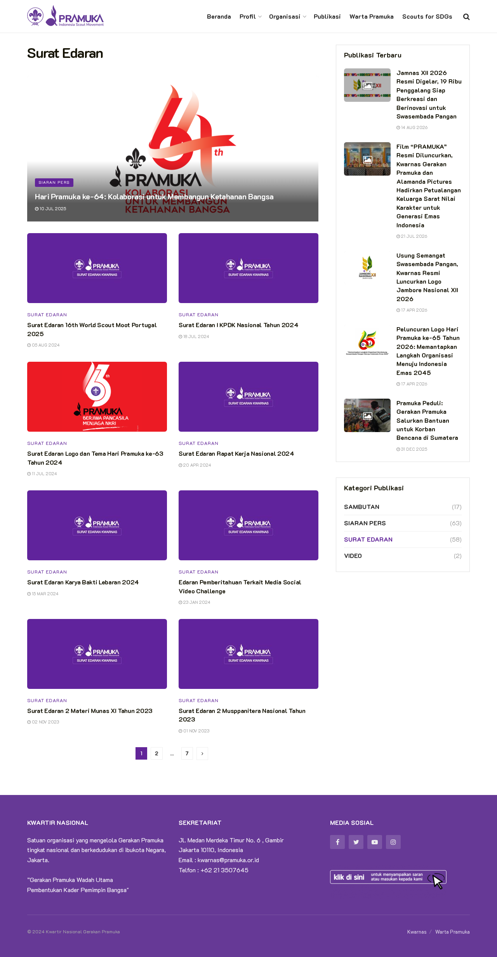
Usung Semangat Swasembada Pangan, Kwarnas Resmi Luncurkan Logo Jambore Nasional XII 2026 (427, 277)
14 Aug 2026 (413, 127)
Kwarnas (417, 931)
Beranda (219, 16)
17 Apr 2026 (413, 310)
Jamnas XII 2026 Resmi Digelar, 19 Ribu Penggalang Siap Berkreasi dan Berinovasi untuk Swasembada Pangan (429, 94)
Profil (248, 16)
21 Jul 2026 (413, 236)
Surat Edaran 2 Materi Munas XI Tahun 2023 (90, 710)
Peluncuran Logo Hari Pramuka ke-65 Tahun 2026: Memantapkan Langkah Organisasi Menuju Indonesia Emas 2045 (428, 351)
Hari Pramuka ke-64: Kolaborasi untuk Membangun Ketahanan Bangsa (154, 196)
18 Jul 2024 (195, 336)
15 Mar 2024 (45, 593)
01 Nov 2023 (195, 731)
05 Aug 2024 (45, 345)
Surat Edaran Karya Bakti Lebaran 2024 (83, 582)
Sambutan (361, 506)
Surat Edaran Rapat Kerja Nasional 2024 (236, 453)
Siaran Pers (54, 182)
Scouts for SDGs (427, 16)
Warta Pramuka (371, 16)
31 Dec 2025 (413, 449)
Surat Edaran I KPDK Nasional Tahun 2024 (239, 325)
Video (353, 555)
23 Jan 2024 (196, 602)
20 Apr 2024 (196, 465)
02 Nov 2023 (45, 722)
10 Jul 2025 (52, 208)
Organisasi (285, 16)
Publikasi (327, 16)
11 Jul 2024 (44, 473)
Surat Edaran (47, 314)
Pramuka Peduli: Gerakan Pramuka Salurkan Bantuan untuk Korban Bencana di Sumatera (427, 420)
